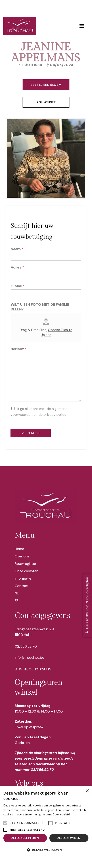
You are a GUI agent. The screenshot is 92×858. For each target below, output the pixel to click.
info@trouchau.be (29, 657)
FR (17, 600)
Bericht (19, 349)
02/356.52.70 (26, 646)
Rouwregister (25, 563)
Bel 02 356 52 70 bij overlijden (87, 603)
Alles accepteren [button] (25, 838)
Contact (22, 585)
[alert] (46, 822)
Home (19, 548)
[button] (46, 850)
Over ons (22, 556)
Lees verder (79, 814)
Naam (17, 249)
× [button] (87, 791)
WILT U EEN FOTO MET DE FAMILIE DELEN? (40, 307)
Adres (17, 267)
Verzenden (31, 433)
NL (17, 593)
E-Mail (17, 286)
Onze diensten (26, 571)
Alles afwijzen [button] (69, 838)
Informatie (23, 578)
